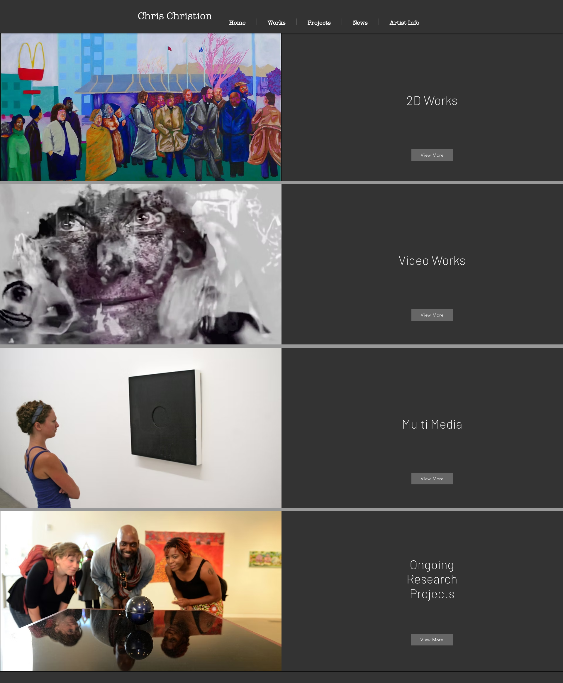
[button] (276, 21)
